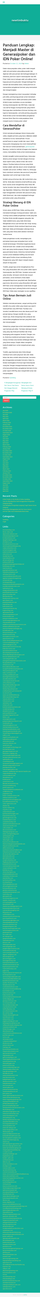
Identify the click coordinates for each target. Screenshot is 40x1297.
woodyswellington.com (10, 1192)
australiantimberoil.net (10, 651)
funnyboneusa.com (9, 985)
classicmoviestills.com (10, 826)
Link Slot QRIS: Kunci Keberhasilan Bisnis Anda (16, 511)
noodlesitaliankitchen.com (11, 586)
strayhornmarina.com (9, 860)
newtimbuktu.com (8, 558)
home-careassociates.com (11, 796)
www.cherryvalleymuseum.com (12, 641)
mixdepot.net (7, 1166)
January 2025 (6, 425)
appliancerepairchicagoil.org (12, 578)
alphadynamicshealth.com (11, 1238)
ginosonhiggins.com (9, 959)
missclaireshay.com (9, 530)
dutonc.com (6, 943)
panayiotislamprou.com (10, 618)
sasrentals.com (7, 745)
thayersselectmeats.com (10, 1051)
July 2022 (5, 485)
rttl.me (5, 1275)
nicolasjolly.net (7, 882)
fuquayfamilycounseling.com (12, 1261)
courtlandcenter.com (9, 1007)
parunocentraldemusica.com (12, 1204)
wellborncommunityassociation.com (14, 624)
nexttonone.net (8, 1085)
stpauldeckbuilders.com (10, 1122)
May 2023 (5, 465)
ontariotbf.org (7, 580)
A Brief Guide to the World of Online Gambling (16, 499)
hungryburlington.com (10, 926)
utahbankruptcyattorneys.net (12, 691)
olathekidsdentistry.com (10, 727)
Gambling (13, 378)
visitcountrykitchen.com (10, 953)
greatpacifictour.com (10, 1001)
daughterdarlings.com (10, 540)
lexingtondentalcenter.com (12, 757)
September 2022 (7, 481)
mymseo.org (7, 1267)
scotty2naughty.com (9, 902)
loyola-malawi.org (8, 808)
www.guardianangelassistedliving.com (15, 1206)
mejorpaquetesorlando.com (12, 731)
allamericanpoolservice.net (11, 765)
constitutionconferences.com (12, 1033)
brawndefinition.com (9, 864)
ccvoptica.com (7, 1152)
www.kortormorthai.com (11, 1114)
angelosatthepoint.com (10, 1021)
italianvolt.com (8, 705)
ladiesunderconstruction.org (12, 647)
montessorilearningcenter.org (12, 1218)
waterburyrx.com (8, 1017)
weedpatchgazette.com (11, 715)
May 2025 (5, 417)
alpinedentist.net (8, 612)
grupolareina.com (8, 639)
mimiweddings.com (9, 1279)
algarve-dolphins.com (10, 955)
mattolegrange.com (9, 947)
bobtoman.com (8, 606)
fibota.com (6, 1200)
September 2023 (7, 457)
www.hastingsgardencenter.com (13, 1178)
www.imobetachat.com (10, 1075)
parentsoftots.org (8, 1065)
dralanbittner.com (8, 711)
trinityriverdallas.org (9, 786)
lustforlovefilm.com (9, 880)
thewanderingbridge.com (11, 920)
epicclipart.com (8, 600)
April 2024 (6, 443)
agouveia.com (7, 1263)
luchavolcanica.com (9, 993)
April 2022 (5, 491)
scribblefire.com (8, 792)
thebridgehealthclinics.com (11, 1059)
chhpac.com (6, 1269)
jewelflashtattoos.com (10, 592)
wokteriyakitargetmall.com (11, 755)
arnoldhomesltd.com (9, 679)
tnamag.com (7, 1047)
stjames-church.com (9, 900)
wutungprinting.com (9, 961)
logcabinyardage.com (10, 1071)
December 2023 (7, 451)
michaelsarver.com (9, 749)
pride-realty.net (8, 1236)
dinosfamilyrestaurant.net (11, 653)
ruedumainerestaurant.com (11, 892)
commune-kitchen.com (10, 876)
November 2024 (7, 429)
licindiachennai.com (9, 538)
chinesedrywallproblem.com (12, 979)
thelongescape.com (9, 945)
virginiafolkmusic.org (9, 773)
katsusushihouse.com (9, 888)
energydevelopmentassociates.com (14, 661)
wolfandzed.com (8, 1160)
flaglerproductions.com (10, 862)
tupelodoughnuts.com (10, 725)
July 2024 (5, 437)
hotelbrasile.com (8, 631)
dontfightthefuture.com (10, 677)
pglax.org (6, 971)
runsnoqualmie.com (9, 1126)
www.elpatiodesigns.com (11, 1196)
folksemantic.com (8, 701)
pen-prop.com (7, 1093)
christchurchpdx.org (9, 872)
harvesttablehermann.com (11, 657)
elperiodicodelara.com (10, 534)
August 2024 (6, 435)
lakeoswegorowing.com (10, 1259)
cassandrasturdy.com (9, 822)
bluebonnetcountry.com (10, 598)
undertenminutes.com (10, 552)
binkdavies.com (8, 870)
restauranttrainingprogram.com (13, 763)
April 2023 (5, 467)
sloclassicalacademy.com (11, 854)
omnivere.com (7, 554)
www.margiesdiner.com (10, 1130)
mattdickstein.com (9, 1077)
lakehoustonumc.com (10, 1081)
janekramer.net (7, 932)
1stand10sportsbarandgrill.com (12, 733)
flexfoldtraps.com (8, 1110)
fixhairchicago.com (9, 1029)
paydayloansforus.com (10, 570)
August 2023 (6, 459)
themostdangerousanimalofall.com (14, 844)
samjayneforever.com (10, 1222)
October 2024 (7, 431)
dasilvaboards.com (9, 856)
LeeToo (25, 1295)
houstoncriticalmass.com (11, 842)
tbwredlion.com (8, 1212)
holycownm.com (8, 995)
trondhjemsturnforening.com (12, 1208)
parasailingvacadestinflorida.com (13, 1234)
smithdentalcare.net (9, 1283)
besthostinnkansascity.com (11, 1281)
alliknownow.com (8, 848)
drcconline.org (7, 1013)
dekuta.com (6, 1162)
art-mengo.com (8, 936)
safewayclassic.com (9, 574)
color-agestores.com (9, 804)
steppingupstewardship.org (11, 1150)
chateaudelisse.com (9, 622)
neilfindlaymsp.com (9, 1009)
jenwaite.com (7, 1246)
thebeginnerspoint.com (10, 832)
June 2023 (5, 463)
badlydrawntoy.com (9, 1079)
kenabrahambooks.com (10, 874)
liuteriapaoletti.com (9, 975)
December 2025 (7, 413)
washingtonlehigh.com (10, 1154)
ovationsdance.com (9, 775)
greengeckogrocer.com (10, 751)
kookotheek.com (8, 616)
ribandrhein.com (8, 777)
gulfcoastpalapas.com (10, 1057)
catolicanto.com (8, 781)
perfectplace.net (8, 788)
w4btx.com (6, 735)
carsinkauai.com (8, 1230)
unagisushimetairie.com (10, 590)
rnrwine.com (7, 1256)
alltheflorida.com (8, 1226)
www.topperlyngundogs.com (12, 1100)
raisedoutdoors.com (9, 687)
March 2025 (6, 421)
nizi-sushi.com (7, 934)
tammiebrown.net (8, 940)
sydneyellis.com (8, 759)
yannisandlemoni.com (9, 713)
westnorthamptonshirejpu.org (12, 629)
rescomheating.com (9, 1277)
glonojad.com (7, 896)
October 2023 (7, 455)
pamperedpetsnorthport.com (12, 721)
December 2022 (7, 475)
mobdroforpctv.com (9, 820)
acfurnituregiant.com (9, 550)
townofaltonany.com (10, 969)
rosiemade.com (8, 723)
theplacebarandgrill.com (10, 1015)
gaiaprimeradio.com (9, 938)
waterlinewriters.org (9, 1061)
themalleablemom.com (10, 922)
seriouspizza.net (8, 1039)
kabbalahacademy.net (10, 739)
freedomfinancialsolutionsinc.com (13, 1108)
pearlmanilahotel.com (10, 602)
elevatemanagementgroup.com (13, 1248)
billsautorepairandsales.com (11, 1214)
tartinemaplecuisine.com (11, 930)
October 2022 (7, 479)
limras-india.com (8, 532)
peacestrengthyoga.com (11, 1106)
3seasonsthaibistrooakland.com (13, 790)
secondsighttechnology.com (12, 747)
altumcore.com (7, 1043)
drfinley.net (6, 1252)
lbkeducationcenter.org (10, 783)
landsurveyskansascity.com (11, 1120)
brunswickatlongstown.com (11, 928)
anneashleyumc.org (9, 1118)
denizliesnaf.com (8, 1031)
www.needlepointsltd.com (11, 1134)
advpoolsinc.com (8, 1019)
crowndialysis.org (8, 761)
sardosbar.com (7, 703)
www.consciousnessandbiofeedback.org (16, 1174)
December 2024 (7, 427)
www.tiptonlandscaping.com (12, 1148)
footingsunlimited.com (10, 1124)
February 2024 (7, 447)
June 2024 (6, 439)
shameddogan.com (9, 1063)
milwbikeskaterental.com (11, 965)
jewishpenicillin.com (9, 767)
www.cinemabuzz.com (10, 1164)
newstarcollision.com (9, 743)
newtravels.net (7, 568)
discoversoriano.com (9, 830)
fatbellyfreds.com (8, 1194)
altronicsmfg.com (8, 560)
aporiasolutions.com (9, 1053)
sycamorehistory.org (9, 1170)
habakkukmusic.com (9, 1083)
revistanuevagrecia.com (10, 898)
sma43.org (6, 1142)
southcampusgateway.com (11, 620)
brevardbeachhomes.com (11, 667)
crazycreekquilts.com (9, 868)
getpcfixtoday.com (9, 594)
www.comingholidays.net (11, 834)
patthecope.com (8, 1035)
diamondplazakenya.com (11, 1210)
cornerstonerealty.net (10, 1172)
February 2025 (7, 423)
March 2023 (6, 469)
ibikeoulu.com (7, 912)
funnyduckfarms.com (9, 1244)
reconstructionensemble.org (12, 989)
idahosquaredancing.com (11, 697)
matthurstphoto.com (9, 1224)
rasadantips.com (8, 556)
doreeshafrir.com (8, 904)
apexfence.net (7, 1289)
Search (6, 400)
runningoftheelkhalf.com (11, 1102)
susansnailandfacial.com (10, 1091)
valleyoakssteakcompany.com (12, 1025)
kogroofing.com (8, 610)
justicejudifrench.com (10, 918)
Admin (27, 63)
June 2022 (5, 487)
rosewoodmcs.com (9, 1168)
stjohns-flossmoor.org (10, 983)
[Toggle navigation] (4, 2)
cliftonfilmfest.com (9, 683)
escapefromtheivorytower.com (13, 669)
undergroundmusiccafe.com (11, 1285)
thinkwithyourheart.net (10, 689)
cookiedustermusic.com (10, 987)
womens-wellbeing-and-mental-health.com (17, 771)
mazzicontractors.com (10, 1186)
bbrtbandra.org (7, 596)
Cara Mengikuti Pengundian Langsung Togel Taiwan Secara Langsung (19, 506)
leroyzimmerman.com (10, 1250)
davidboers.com (8, 1073)
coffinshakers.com (8, 914)
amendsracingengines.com (11, 1112)
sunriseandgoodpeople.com (12, 977)
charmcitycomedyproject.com (12, 906)
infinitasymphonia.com (10, 884)
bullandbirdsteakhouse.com (11, 1136)
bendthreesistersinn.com (10, 981)
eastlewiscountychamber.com (12, 850)
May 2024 (5, 441)
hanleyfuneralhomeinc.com (11, 729)
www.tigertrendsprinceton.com (13, 1095)
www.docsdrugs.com (9, 1128)
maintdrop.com (8, 604)
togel (4, 522)
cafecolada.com (8, 828)
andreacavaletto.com (10, 798)
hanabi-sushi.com (8, 1158)
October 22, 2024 (16, 63)
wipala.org (6, 806)
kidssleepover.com (9, 566)
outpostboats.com (9, 812)
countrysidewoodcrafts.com (12, 576)
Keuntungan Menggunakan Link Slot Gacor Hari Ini (17, 509)
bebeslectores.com (9, 649)
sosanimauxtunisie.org (10, 608)
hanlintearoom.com (9, 1242)
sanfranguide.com (8, 836)
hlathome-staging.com (10, 753)
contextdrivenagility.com (11, 910)
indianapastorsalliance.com (11, 1023)
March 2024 (6, 445)
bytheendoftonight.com (11, 814)
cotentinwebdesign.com (11, 643)
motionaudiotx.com (9, 1273)
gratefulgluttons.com (10, 818)
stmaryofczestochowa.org (11, 916)
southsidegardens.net (10, 1182)
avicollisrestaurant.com (10, 1011)
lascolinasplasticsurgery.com (12, 1138)
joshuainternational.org (10, 1089)
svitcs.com (6, 1037)
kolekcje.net (7, 779)
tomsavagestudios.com (10, 769)
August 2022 (6, 483)
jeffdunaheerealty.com (10, 1104)
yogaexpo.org (7, 794)
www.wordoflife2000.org (11, 695)
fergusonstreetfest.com (10, 1220)
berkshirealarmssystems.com (12, 707)
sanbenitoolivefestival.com (11, 824)
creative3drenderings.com (11, 1067)
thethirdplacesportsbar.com (12, 1188)
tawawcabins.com (8, 699)
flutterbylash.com (8, 1240)
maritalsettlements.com (10, 963)
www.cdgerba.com (9, 1202)
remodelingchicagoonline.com (12, 1144)
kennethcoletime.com (10, 924)
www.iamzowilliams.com (10, 1176)
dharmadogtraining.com (10, 1271)
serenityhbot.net (8, 1087)
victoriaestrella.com (9, 1003)
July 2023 (5, 461)
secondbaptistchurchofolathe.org (14, 1265)
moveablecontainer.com (11, 637)
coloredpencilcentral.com (11, 681)
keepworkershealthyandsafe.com (13, 584)
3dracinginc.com (8, 840)
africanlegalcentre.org (10, 886)
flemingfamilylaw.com (10, 1254)
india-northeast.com (9, 673)
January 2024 (6, 449)
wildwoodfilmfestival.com (11, 626)
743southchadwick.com (10, 671)
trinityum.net (7, 1184)
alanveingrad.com (8, 957)
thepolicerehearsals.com (10, 846)
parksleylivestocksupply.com (12, 800)
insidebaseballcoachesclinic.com (13, 1228)
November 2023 (7, 453)
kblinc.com (6, 717)
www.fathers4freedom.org (11, 1097)
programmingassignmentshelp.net (13, 564)
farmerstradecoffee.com (11, 1069)
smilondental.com (8, 741)
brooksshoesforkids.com (10, 1049)
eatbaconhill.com (8, 562)
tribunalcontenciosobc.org (11, 852)
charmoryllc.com (8, 838)
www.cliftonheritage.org (11, 1140)
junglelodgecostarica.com (11, 949)
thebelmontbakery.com (10, 572)
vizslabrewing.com (9, 709)
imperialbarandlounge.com (11, 685)
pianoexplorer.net (8, 1180)
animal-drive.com (8, 1045)
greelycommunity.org (10, 890)
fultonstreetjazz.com (9, 633)
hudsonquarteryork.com (10, 1198)
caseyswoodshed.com (10, 1027)
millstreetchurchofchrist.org (12, 1232)
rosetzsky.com (7, 894)
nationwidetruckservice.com (12, 997)
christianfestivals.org (9, 951)
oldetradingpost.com (9, 645)
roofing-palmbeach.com (10, 675)
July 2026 (5, 411)
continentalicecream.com (11, 866)
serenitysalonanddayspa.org (12, 546)
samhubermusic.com (9, 1287)
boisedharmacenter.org (10, 802)
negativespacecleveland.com (12, 973)
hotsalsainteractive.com (10, 544)
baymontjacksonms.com (10, 967)
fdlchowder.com (8, 1132)
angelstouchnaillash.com (10, 737)
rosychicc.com (7, 810)
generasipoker (30, 146)
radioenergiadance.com (10, 614)
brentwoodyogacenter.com (12, 1146)
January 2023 (6, 473)
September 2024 (8, 433)
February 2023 (7, 471)
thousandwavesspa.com (10, 1005)
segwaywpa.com (8, 1055)
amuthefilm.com (8, 878)
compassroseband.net (10, 1041)
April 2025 (5, 419)
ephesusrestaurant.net (10, 1190)
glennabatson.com (9, 858)
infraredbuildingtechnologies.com (13, 655)
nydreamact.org (8, 588)
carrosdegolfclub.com (10, 659)
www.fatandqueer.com (10, 1116)
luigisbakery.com (8, 1156)
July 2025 (5, 415)
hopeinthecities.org (9, 816)
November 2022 (7, 477)
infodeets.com (7, 542)
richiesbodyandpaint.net (10, 536)
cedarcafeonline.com (9, 548)
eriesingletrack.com (9, 719)
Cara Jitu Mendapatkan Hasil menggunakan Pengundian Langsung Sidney (18, 502)
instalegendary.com (9, 582)
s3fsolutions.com (8, 665)
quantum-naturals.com (10, 1216)
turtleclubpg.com (8, 999)
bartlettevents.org (9, 635)
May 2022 (5, 489)
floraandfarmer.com (9, 663)
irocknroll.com (7, 693)
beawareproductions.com (11, 908)
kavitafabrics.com (8, 991)
